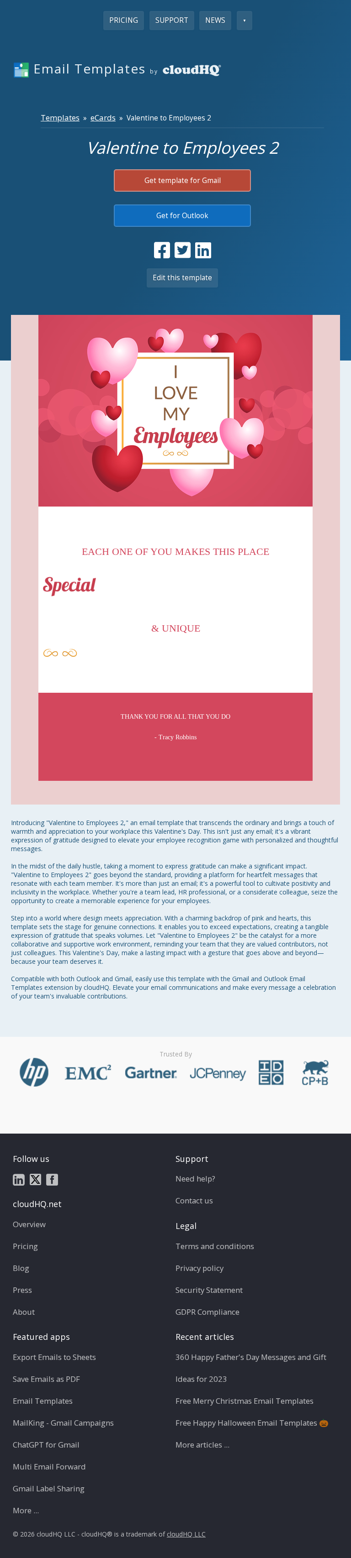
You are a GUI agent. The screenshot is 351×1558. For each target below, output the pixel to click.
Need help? (195, 1178)
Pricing (123, 20)
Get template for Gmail (182, 180)
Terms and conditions (215, 1246)
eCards (103, 117)
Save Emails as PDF (46, 1379)
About (24, 1312)
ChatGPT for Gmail (46, 1444)
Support (171, 20)
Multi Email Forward (49, 1466)
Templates (60, 117)
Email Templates (43, 1401)
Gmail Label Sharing (49, 1488)
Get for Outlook (182, 215)
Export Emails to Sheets (54, 1357)
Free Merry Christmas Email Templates (245, 1401)
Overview (29, 1224)
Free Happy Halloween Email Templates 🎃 (252, 1422)
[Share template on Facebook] (162, 250)
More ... (26, 1510)
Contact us (194, 1200)
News (215, 20)
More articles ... (202, 1444)
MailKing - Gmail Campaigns (63, 1422)
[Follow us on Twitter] (35, 1179)
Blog (21, 1268)
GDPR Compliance (207, 1312)
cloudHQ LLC (186, 1534)
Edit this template (182, 277)
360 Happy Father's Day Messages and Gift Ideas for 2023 (251, 1368)
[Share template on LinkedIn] (203, 250)
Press (22, 1290)
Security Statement (209, 1290)
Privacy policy (199, 1268)
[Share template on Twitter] (183, 250)
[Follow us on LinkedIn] (19, 1179)
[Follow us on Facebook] (52, 1179)
